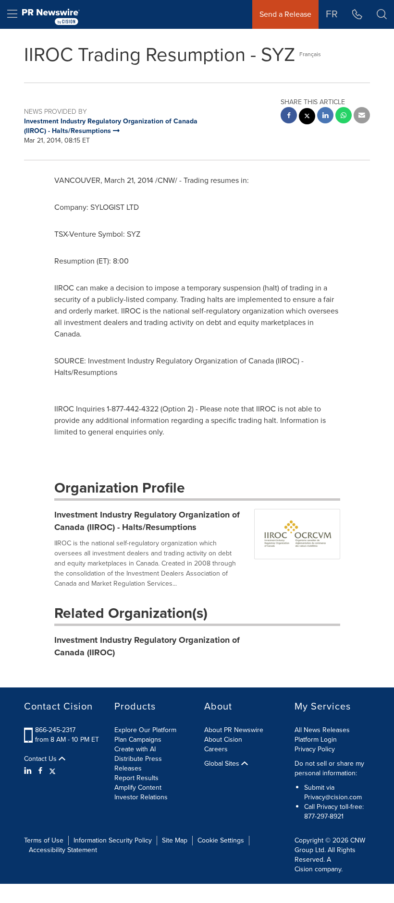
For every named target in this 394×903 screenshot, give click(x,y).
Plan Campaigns (137, 739)
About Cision (223, 739)
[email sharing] (362, 116)
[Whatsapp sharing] (343, 116)
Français (310, 54)
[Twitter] (52, 771)
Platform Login (316, 739)
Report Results (136, 778)
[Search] (381, 14)
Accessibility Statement (63, 850)
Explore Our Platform (145, 730)
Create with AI (135, 749)
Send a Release (285, 14)
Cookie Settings (220, 840)
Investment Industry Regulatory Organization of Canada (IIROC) (147, 646)
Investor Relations (141, 797)
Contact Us (41, 759)
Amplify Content (137, 788)
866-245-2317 (55, 730)
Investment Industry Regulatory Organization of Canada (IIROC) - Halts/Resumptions (147, 520)
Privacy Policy (315, 749)
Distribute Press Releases (138, 763)
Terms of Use (43, 840)
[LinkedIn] (29, 771)
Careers (216, 749)
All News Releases (322, 730)
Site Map (174, 840)
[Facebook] (40, 771)
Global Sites (222, 764)
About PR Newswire (233, 730)
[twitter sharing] (307, 117)
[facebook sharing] (289, 116)
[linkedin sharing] (325, 116)
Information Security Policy (113, 840)
